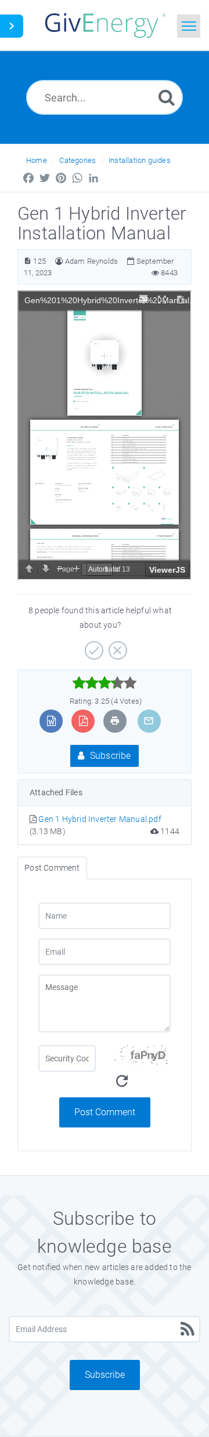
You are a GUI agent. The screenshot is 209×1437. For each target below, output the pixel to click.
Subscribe (109, 755)
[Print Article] (115, 721)
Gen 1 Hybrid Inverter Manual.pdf (99, 819)
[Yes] (92, 646)
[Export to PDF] (83, 721)
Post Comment (104, 1112)
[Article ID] (27, 261)
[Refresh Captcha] (122, 1081)
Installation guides (140, 160)
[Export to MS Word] (51, 721)
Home (36, 160)
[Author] (59, 261)
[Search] (166, 97)
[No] (116, 646)
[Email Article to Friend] (148, 721)
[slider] (105, 683)
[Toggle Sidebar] (11, 26)
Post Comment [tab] (52, 867)
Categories (77, 160)
